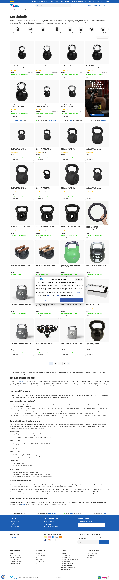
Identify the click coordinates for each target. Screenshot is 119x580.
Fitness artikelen (38, 9)
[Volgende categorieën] (108, 29)
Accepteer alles (71, 300)
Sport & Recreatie (56, 9)
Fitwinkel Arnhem (65, 557)
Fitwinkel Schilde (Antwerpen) (68, 567)
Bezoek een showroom (69, 9)
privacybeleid (77, 292)
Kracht (47, 9)
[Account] (104, 5)
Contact (12, 553)
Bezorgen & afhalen (15, 523)
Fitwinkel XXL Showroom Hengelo (69, 559)
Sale (80, 9)
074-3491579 (48, 524)
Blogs (37, 563)
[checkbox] (41, 295)
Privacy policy (31, 577)
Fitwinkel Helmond (66, 561)
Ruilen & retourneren (16, 524)
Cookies (36, 577)
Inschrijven (104, 542)
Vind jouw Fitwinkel (92, 5)
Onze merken (39, 557)
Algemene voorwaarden (23, 577)
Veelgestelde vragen (15, 563)
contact (23, 504)
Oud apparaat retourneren (17, 561)
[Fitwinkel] (13, 577)
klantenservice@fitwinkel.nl (52, 526)
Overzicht (80, 279)
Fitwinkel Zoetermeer (66, 565)
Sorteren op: (92, 37)
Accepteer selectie (47, 300)
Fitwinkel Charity (40, 559)
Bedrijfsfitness (90, 555)
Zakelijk (100, 5)
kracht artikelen (22, 381)
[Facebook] (10, 537)
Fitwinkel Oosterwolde (67, 563)
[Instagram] (12, 537)
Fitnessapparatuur (26, 9)
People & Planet (40, 561)
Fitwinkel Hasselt (65, 569)
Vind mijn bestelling (15, 521)
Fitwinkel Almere (65, 555)
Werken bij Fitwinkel (41, 555)
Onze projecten (91, 557)
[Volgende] (68, 363)
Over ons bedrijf (40, 553)
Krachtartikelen (17, 13)
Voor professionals (92, 553)
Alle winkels (64, 553)
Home (11, 13)
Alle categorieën (14, 9)
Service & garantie (15, 526)
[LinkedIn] (15, 537)
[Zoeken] (103, 525)
